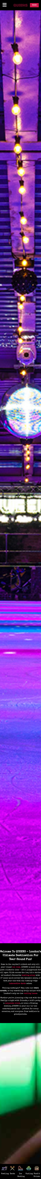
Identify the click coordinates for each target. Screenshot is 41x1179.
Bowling (4, 1174)
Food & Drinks (37, 1175)
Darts (12, 1174)
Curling (29, 1174)
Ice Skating (20, 1175)
